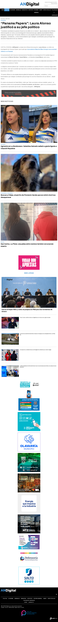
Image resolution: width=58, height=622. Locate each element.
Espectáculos (47, 9)
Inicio (3, 9)
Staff (25, 602)
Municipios (25, 9)
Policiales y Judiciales (54, 12)
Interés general (36, 11)
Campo (41, 9)
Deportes (30, 9)
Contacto (31, 602)
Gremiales (18, 9)
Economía (12, 9)
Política (7, 9)
